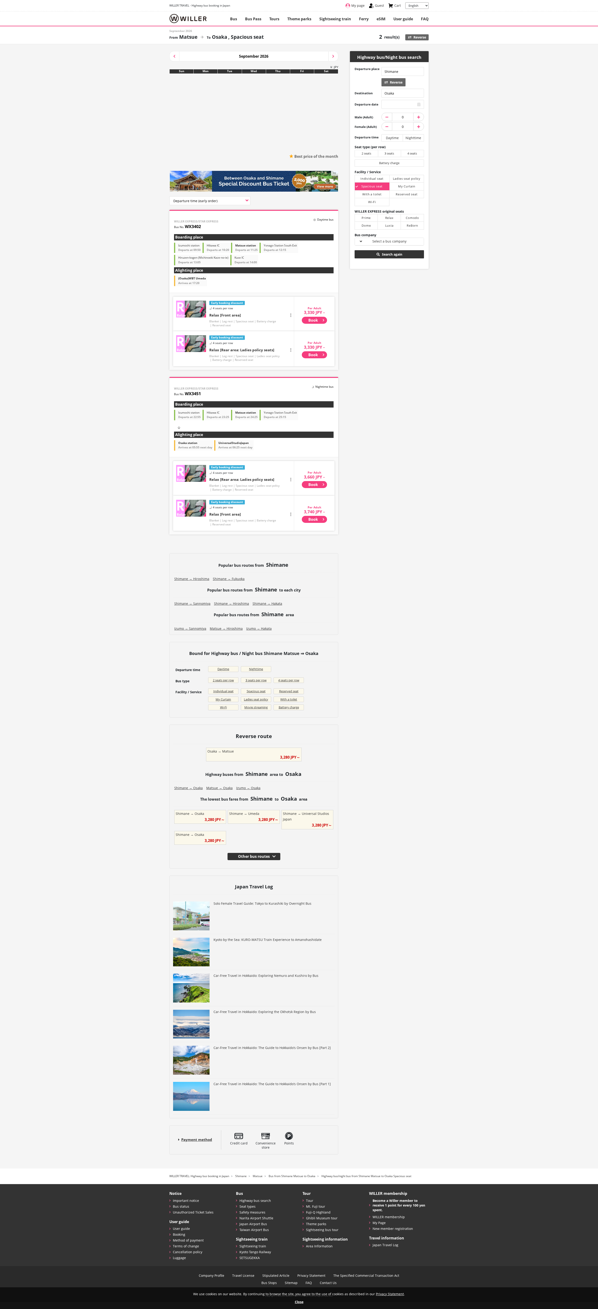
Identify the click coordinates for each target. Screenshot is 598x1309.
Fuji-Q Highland (318, 1212)
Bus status (181, 1206)
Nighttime (256, 669)
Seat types (247, 1206)
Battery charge (289, 707)
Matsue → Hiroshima (226, 628)
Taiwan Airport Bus (254, 1230)
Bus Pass (253, 18)
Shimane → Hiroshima (191, 579)
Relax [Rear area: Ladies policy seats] (241, 350)
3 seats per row (256, 680)
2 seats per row (223, 680)
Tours (274, 18)
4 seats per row (288, 680)
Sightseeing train (335, 18)
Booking (179, 1234)
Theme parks (299, 18)
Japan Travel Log (385, 1245)
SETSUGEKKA (249, 1258)
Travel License (243, 1276)
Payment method (196, 1139)
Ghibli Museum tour (322, 1218)
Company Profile (211, 1276)
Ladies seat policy (256, 699)
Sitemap (291, 1283)
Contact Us (328, 1283)
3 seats (389, 153)
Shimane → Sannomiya (192, 603)
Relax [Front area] (225, 315)
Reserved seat (289, 691)
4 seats (412, 153)
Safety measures (252, 1212)
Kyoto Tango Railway (255, 1252)
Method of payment (188, 1240)
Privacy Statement (311, 1276)
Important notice (186, 1200)
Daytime (223, 669)
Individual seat (223, 691)
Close (299, 1302)
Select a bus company (389, 241)
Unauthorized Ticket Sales (193, 1212)
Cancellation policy (187, 1252)
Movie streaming (256, 707)
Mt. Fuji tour (315, 1206)
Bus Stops (269, 1283)
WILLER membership (389, 1217)
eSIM (381, 18)
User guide (403, 18)
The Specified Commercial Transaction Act (366, 1276)
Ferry (364, 18)
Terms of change (186, 1246)
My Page (379, 1223)
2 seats (366, 153)
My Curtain (223, 699)
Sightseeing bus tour (322, 1230)
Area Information (319, 1246)
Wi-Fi (223, 707)
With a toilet (288, 699)
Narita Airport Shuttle (256, 1218)
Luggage (179, 1258)
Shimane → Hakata (267, 603)
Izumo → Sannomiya (190, 628)
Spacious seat (256, 691)
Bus (233, 18)
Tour (309, 1200)
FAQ (425, 18)
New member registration (393, 1228)
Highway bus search (255, 1200)
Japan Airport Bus (253, 1224)
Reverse (419, 37)
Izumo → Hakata (259, 628)
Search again (391, 254)
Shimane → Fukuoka (229, 579)
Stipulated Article (275, 1276)
